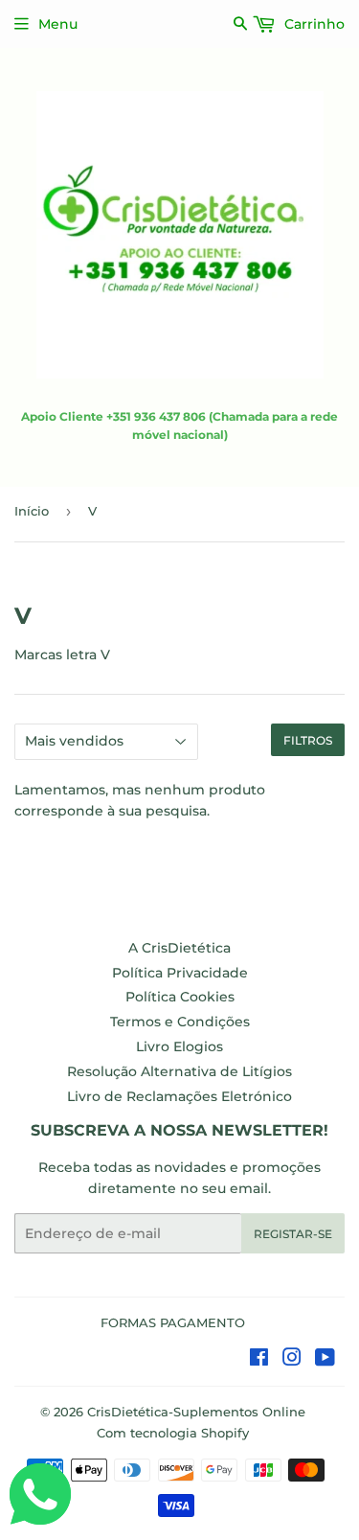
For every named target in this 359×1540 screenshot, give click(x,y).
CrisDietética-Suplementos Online (196, 1411)
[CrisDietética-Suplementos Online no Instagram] (292, 1359)
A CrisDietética (179, 947)
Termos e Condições (180, 1021)
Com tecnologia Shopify (173, 1432)
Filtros (307, 740)
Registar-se (293, 1234)
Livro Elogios (179, 1046)
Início (31, 510)
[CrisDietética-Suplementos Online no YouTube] (325, 1359)
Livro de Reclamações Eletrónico (179, 1096)
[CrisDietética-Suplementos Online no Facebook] (259, 1359)
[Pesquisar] (241, 23)
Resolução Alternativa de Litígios (179, 1071)
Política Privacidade (180, 972)
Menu (58, 24)
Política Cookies (180, 996)
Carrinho (312, 24)
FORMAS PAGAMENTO (173, 1322)
